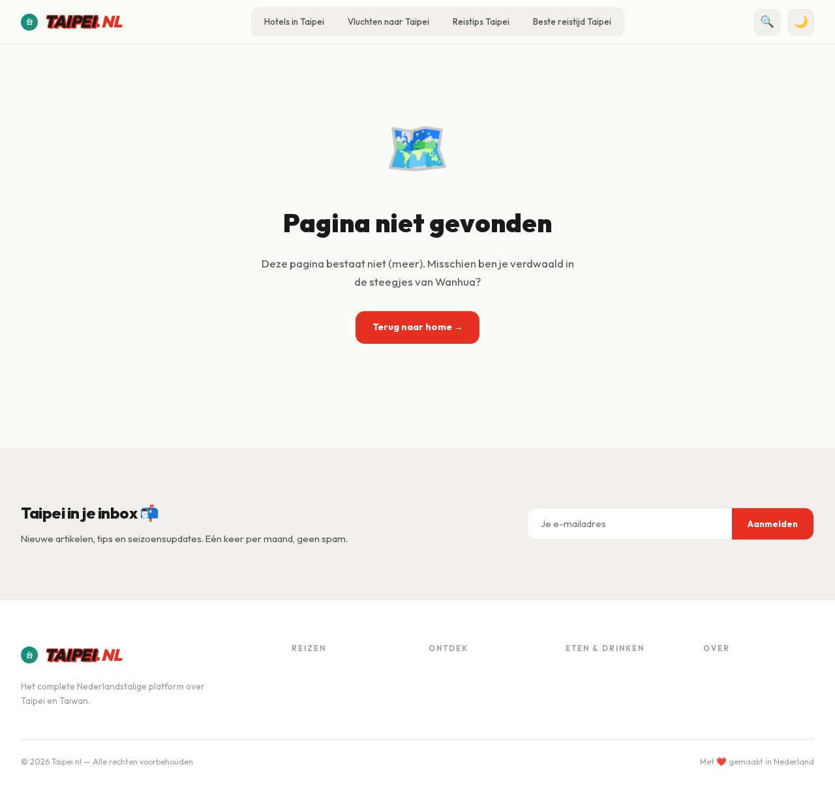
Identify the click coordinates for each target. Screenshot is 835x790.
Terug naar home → (417, 327)
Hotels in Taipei (294, 21)
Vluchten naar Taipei (388, 21)
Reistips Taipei (481, 21)
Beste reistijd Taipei (572, 21)
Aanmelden (773, 524)
